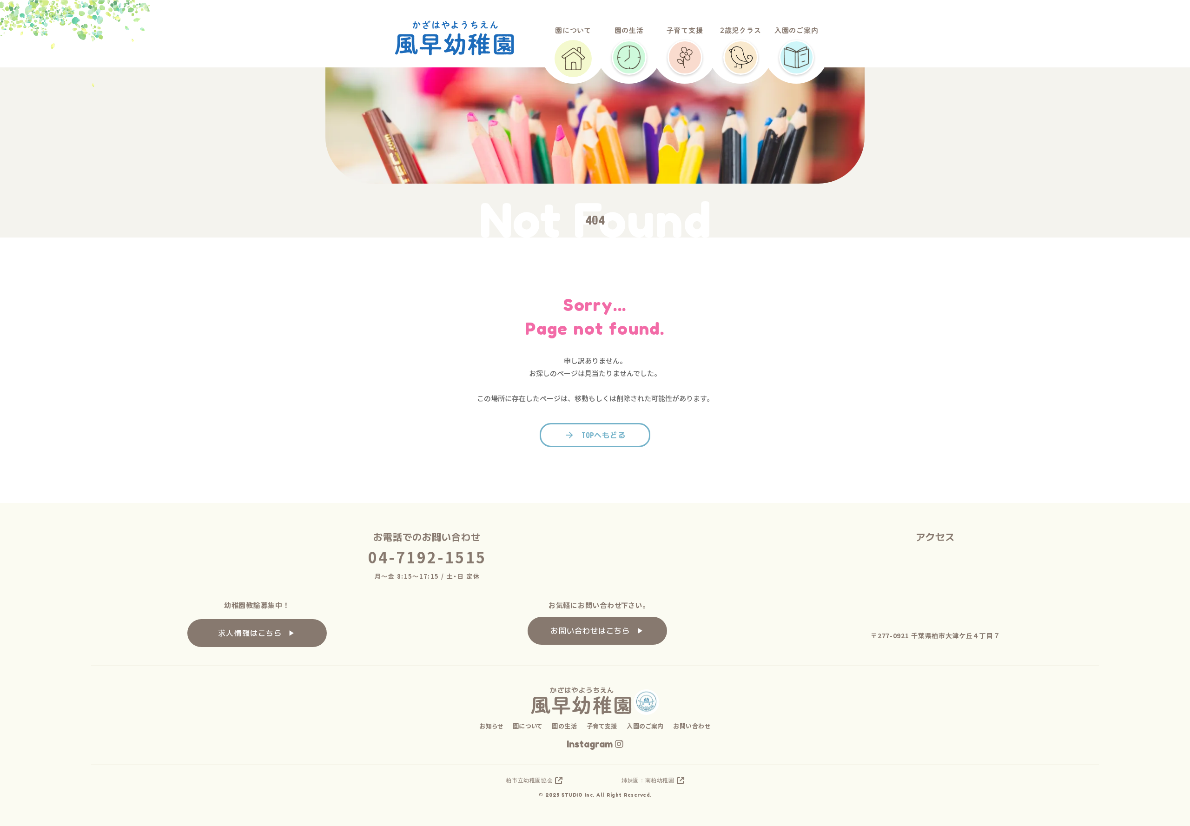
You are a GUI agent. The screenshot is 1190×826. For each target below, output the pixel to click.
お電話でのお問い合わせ (427, 537)
